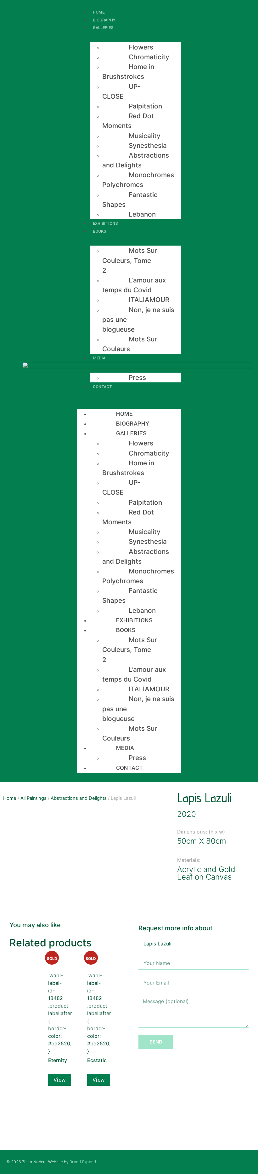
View (59, 1080)
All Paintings (33, 798)
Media (99, 358)
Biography (132, 423)
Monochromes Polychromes (138, 180)
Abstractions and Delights (135, 160)
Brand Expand (83, 1162)
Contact (102, 387)
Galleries (103, 28)
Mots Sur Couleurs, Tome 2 (129, 260)
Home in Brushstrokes (128, 71)
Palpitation (145, 106)
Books (99, 231)
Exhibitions (134, 620)
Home (124, 414)
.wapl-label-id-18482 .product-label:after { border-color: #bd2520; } (51, 1009)
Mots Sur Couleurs (129, 344)
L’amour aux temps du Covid (134, 285)
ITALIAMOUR (149, 300)
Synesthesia (148, 145)
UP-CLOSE (121, 91)
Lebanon (142, 214)
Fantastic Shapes (130, 199)
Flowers (141, 47)
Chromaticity (149, 57)
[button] (129, 394)
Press (137, 377)
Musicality (144, 136)
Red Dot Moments (128, 121)
